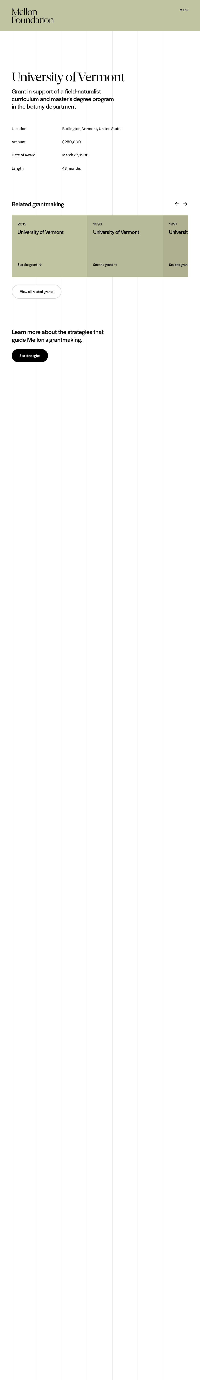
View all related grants (36, 291)
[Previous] (177, 204)
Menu (184, 10)
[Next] (185, 204)
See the (27, 264)
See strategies (30, 355)
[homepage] (33, 15)
